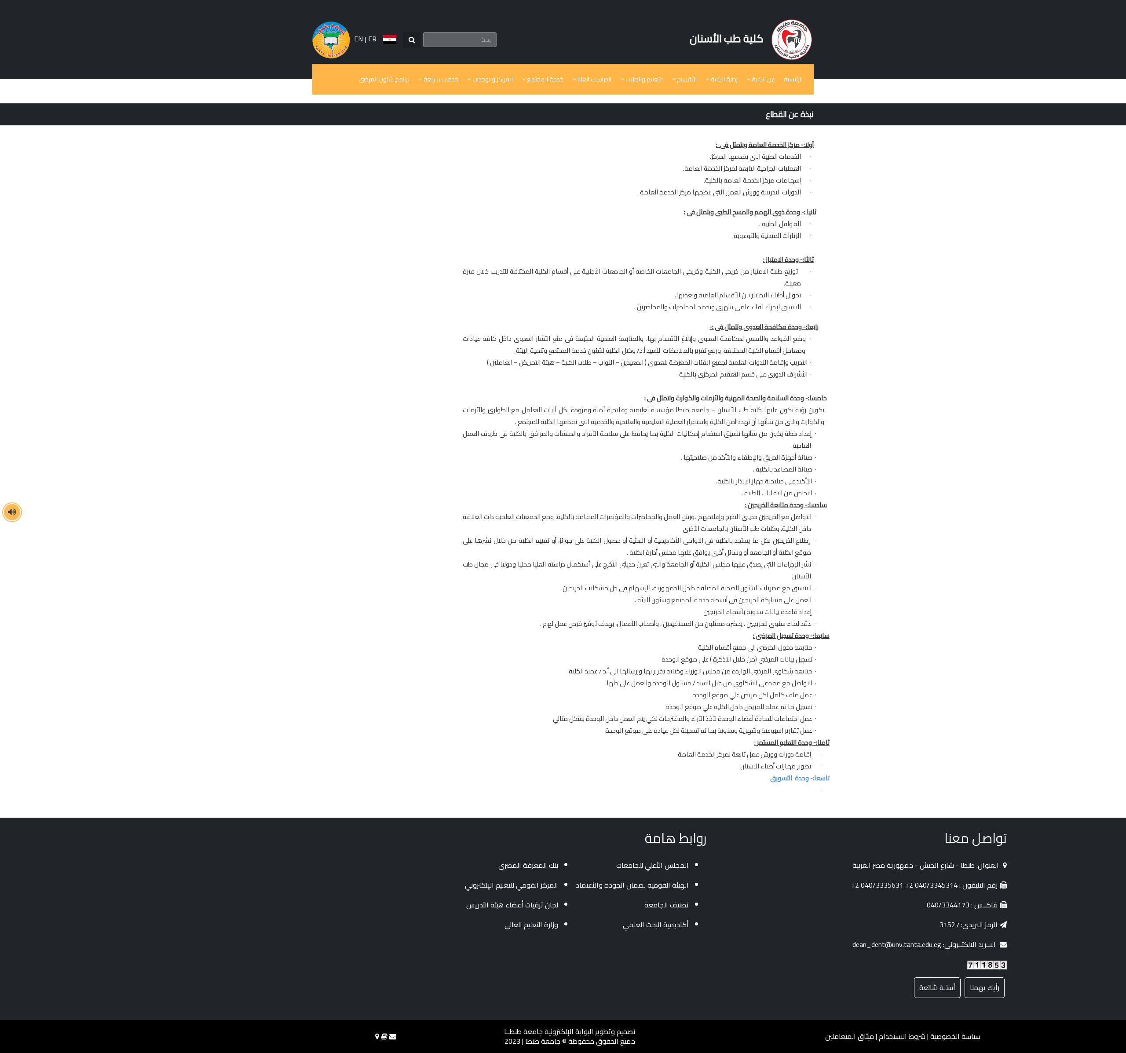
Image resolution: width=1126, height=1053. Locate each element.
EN (358, 38)
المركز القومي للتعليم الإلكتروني (511, 885)
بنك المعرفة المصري (528, 865)
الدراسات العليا (593, 79)
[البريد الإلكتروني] (392, 1036)
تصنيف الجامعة (666, 904)
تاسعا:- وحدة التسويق (800, 778)
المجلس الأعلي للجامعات (652, 865)
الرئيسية (793, 79)
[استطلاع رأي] (384, 1036)
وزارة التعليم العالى (531, 924)
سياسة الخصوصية (955, 1036)
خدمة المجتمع (544, 79)
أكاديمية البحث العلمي (656, 924)
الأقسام (686, 79)
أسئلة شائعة (937, 987)
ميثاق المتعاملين (849, 1036)
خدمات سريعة (440, 79)
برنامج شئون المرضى (383, 79)
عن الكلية (762, 79)
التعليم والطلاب (643, 79)
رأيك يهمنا (984, 987)
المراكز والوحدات (492, 79)
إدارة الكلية (723, 79)
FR (372, 38)
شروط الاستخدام (902, 1036)
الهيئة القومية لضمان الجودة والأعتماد (632, 885)
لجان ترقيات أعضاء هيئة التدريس (512, 904)
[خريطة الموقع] (377, 1036)
